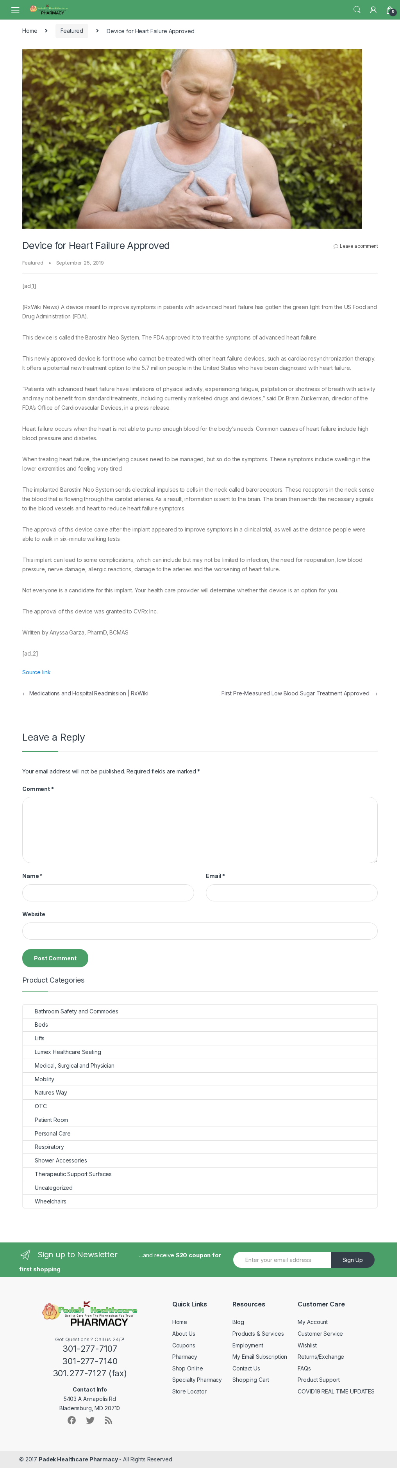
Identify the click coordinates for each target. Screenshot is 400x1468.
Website (33, 914)
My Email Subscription (259, 1356)
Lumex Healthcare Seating (68, 1052)
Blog (238, 1322)
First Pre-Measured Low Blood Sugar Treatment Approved (299, 693)
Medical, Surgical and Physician (74, 1065)
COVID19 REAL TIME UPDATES (336, 1391)
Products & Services (258, 1333)
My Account (313, 1322)
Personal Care (53, 1133)
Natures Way (51, 1092)
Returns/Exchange (321, 1356)
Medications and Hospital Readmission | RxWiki (85, 693)
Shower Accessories (61, 1160)
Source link (36, 672)
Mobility (44, 1079)
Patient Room (51, 1119)
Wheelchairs (50, 1201)
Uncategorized (54, 1187)
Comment (38, 789)
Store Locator (189, 1391)
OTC (41, 1106)
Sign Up (353, 1260)
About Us (183, 1333)
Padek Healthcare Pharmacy (78, 1459)
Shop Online (187, 1368)
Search (357, 9)
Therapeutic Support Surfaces (73, 1174)
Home (29, 30)
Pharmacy (184, 1356)
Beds (41, 1024)
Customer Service (320, 1333)
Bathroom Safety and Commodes (76, 1011)
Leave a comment (359, 246)
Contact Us (246, 1368)
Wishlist (307, 1345)
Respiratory (49, 1146)
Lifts (40, 1038)
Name (32, 876)
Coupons (183, 1345)
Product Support (318, 1379)
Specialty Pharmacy (197, 1379)
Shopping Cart (250, 1379)
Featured (72, 30)
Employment (247, 1345)
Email (215, 876)
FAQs (304, 1368)
